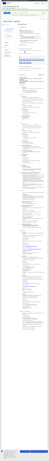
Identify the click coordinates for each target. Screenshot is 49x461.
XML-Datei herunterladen (10, 28)
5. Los (5, 47)
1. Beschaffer (6, 42)
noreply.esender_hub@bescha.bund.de (31, 304)
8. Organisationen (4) (7, 52)
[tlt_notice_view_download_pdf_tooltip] (19, 60)
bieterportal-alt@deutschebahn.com (30, 286)
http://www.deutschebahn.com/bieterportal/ (34, 249)
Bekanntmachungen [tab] (6, 24)
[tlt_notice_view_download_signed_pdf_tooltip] (24, 52)
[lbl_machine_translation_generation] (31, 66)
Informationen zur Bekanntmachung (7, 55)
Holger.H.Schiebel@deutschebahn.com (29, 37)
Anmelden (38, 3)
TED (3, 18)
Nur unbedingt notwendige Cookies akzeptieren (39, 451)
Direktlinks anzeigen (9, 30)
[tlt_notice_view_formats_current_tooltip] (43, 74)
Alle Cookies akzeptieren (25, 451)
